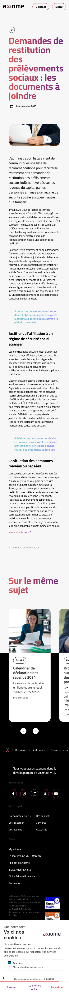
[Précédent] (23, 731)
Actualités (41, 830)
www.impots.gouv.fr (20, 532)
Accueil (7, 750)
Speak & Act (18, 909)
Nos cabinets (43, 816)
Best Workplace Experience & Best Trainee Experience (25, 904)
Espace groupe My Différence (25, 856)
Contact (41, 6)
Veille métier (39, 750)
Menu (59, 6)
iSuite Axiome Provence (22, 876)
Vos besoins (15, 830)
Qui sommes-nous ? (20, 816)
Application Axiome (19, 863)
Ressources (20, 750)
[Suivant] (36, 731)
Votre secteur (16, 823)
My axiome (15, 849)
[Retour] (12, 30)
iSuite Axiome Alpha (20, 870)
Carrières (41, 823)
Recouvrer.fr (16, 883)
